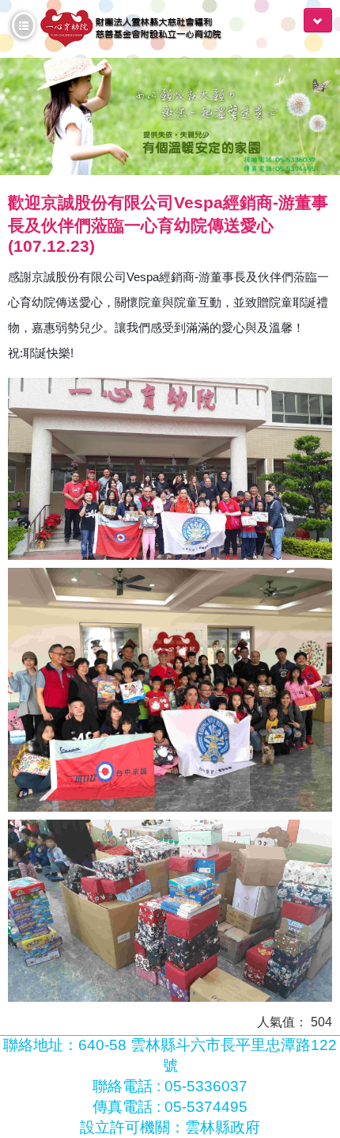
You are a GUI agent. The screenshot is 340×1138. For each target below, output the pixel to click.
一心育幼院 (140, 29)
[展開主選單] (318, 20)
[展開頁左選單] (24, 25)
